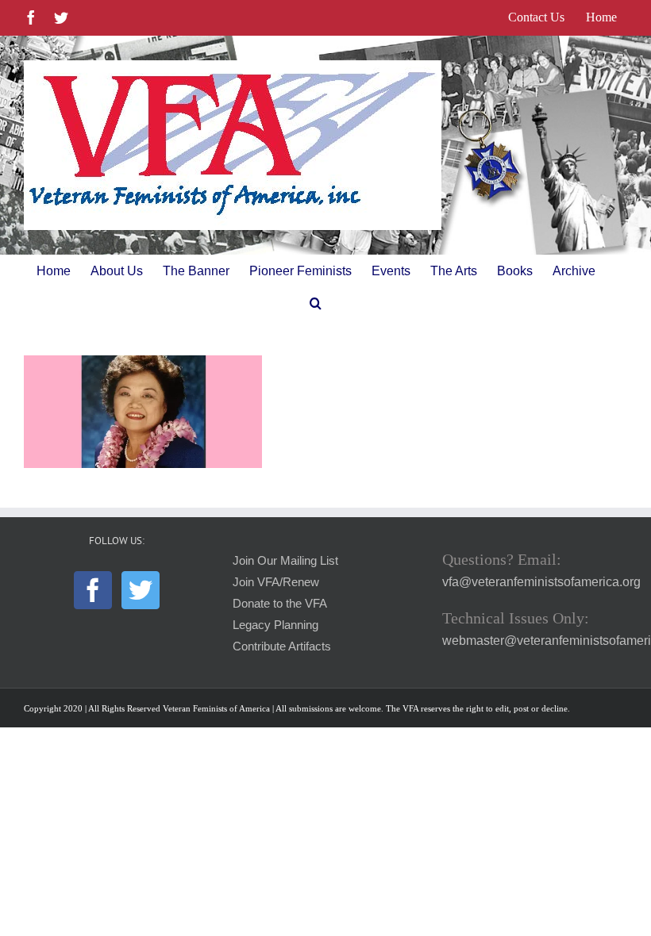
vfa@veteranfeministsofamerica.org (541, 582)
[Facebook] (93, 590)
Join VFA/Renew (276, 582)
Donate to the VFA (280, 603)
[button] (316, 303)
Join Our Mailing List (285, 560)
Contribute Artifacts (282, 646)
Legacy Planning (275, 625)
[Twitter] (140, 590)
